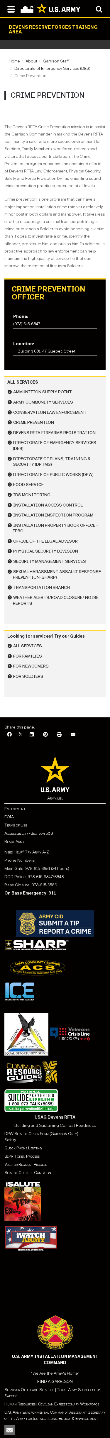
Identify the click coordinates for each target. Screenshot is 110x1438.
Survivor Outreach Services (29, 1389)
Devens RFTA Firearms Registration (54, 432)
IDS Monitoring (31, 494)
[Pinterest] (45, 734)
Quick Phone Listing (23, 1148)
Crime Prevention (33, 422)
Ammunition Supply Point (42, 391)
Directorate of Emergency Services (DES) (52, 68)
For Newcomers (31, 666)
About (31, 61)
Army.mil (55, 798)
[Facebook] (9, 734)
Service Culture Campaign (27, 1172)
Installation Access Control (48, 505)
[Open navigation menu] (11, 8)
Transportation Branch (41, 587)
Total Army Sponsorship (78, 1389)
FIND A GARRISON (55, 1381)
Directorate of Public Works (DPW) (53, 474)
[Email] (73, 734)
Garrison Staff (56, 61)
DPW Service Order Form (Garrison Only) (41, 1133)
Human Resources (19, 1404)
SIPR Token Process (22, 1156)
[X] (20, 734)
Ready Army (14, 841)
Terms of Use (15, 825)
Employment (15, 808)
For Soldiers (28, 676)
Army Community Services (43, 402)
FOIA (9, 816)
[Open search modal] (99, 8)
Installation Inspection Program (53, 515)
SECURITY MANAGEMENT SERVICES (49, 561)
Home (14, 61)
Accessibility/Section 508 (28, 833)
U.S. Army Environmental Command (35, 1412)
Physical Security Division (45, 551)
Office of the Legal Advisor (45, 541)
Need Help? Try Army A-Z (26, 852)
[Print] (59, 734)
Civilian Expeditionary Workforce (68, 1404)
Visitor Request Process (25, 1164)
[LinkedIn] (32, 734)
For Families (27, 656)
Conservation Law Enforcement (50, 412)
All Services (27, 645)
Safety (10, 1395)
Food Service (28, 484)
